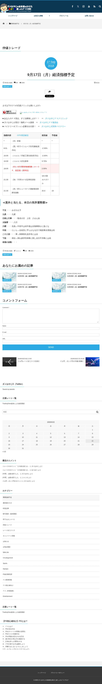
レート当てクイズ (9, 530)
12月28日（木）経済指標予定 (77, 276)
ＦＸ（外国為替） (9, 591)
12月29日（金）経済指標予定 (28, 276)
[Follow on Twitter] (78, 6)
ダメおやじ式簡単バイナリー (53, 126)
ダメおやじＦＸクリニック (56, 118)
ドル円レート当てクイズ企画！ (29, 361)
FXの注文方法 (10, 629)
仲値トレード (7, 525)
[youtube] (89, 6)
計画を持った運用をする (13, 641)
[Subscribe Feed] (94, 6)
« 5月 (4, 452)
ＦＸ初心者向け (8, 585)
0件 (17, 82)
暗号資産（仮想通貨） (10, 514)
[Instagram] (83, 6)
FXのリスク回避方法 (12, 634)
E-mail (4, 332)
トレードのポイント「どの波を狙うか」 (15, 466)
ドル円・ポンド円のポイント (12, 481)
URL (3, 338)
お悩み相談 (6, 547)
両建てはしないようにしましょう (16, 646)
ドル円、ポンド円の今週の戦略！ (72, 361)
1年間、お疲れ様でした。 (11, 474)
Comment (5, 307)
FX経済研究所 (7, 574)
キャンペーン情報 (9, 536)
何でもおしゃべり (9, 519)
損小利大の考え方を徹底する (15, 639)
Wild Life (6, 552)
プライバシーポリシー (57, 672)
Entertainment (7, 596)
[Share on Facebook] (72, 6)
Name (4, 326)
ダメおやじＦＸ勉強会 (49, 122)
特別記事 (6, 508)
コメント (18, 251)
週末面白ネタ (7, 503)
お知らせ (6, 541)
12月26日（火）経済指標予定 (77, 287)
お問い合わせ (89, 16)
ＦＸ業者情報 (7, 580)
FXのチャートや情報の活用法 (15, 631)
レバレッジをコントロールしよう (18, 649)
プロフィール (63, 16)
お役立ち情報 (38, 16)
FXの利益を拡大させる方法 (14, 636)
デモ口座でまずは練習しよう (15, 644)
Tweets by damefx (8, 389)
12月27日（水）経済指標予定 (28, 287)
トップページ (12, 16)
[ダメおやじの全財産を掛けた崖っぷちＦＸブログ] (16, 12)
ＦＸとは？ (9, 626)
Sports (5, 563)
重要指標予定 (7, 86)
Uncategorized (8, 558)
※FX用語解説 (22, 135)
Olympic (5, 569)
